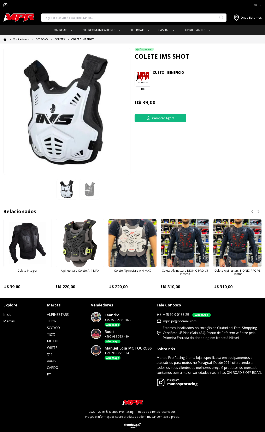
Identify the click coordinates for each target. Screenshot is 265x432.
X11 (50, 354)
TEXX (51, 334)
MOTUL (53, 341)
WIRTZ (52, 347)
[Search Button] (221, 18)
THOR (51, 321)
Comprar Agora (163, 118)
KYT (50, 374)
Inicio (7, 314)
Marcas (9, 321)
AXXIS (51, 361)
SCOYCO (53, 328)
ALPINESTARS (58, 314)
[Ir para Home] (18, 17)
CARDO (52, 367)
